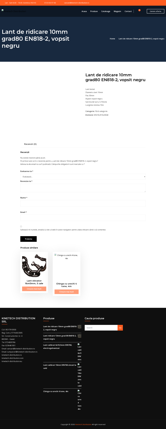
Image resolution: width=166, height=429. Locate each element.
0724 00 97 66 (50, 3)
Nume (23, 197)
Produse (94, 11)
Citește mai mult (34, 289)
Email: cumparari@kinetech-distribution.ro (19, 352)
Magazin (117, 11)
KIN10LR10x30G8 (101, 115)
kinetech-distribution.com (12, 358)
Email (23, 212)
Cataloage (105, 11)
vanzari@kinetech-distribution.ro (76, 3)
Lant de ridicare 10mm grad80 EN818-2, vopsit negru (141, 38)
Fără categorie (101, 111)
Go (120, 327)
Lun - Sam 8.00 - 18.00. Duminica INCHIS (20, 3)
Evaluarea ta (26, 171)
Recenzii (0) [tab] (30, 144)
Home (112, 38)
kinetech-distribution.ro (12, 355)
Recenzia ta (26, 181)
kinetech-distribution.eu (12, 361)
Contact (128, 11)
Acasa (84, 11)
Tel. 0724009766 (8, 342)
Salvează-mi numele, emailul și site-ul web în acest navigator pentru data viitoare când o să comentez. (63, 229)
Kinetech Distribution (83, 424)
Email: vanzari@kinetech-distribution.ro (18, 348)
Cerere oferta (155, 11)
